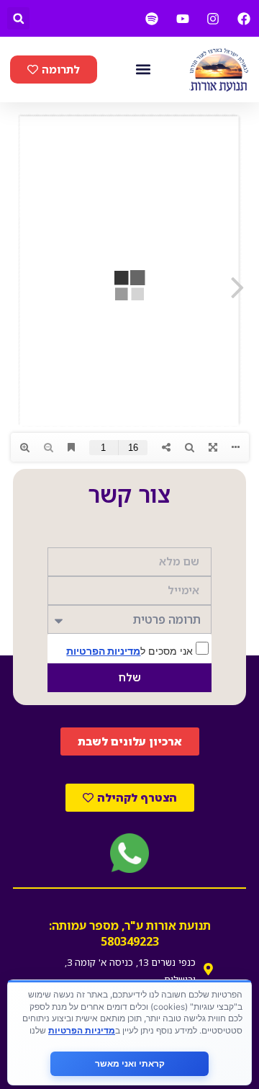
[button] (18, 18)
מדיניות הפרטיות (103, 651)
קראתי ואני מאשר (130, 1063)
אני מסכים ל (131, 650)
